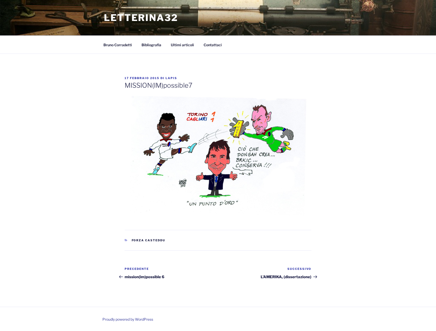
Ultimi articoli (182, 45)
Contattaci (213, 45)
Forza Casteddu (149, 240)
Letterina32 (141, 17)
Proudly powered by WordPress (127, 319)
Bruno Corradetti (117, 45)
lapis (171, 78)
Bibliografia (151, 45)
